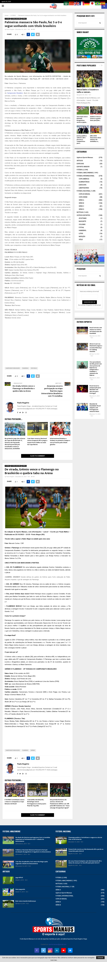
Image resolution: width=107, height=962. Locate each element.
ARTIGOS (80, 160)
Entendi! (100, 957)
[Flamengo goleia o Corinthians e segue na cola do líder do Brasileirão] (61, 840)
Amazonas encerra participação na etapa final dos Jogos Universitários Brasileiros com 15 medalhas (51, 391)
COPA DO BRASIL (84, 194)
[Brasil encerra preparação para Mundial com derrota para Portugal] (82, 388)
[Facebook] (36, 950)
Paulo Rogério (10, 29)
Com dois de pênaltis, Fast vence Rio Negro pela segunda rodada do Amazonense (31, 862)
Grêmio (8, 548)
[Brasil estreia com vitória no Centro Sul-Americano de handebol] (82, 330)
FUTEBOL (7, 18)
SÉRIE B (81, 203)
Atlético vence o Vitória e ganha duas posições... (95, 118)
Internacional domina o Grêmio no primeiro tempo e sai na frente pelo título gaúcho (60, 441)
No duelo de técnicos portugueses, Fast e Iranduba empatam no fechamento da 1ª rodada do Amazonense (32, 839)
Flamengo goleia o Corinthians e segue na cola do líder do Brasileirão (85, 838)
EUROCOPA (82, 185)
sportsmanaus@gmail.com (57, 944)
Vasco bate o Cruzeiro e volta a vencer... (88, 91)
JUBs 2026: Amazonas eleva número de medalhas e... (95, 139)
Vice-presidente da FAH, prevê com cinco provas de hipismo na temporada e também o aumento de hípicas (96, 368)
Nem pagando (20, 889)
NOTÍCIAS (80, 212)
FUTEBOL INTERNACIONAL (85, 176)
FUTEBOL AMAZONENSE (85, 173)
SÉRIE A (24, 18)
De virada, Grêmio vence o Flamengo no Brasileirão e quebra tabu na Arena (24, 389)
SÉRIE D (81, 209)
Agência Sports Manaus (85, 157)
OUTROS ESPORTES (83, 215)
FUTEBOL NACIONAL (16, 18)
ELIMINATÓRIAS (84, 182)
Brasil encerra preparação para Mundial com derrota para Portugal (95, 390)
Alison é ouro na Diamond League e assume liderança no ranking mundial (96, 348)
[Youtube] (63, 950)
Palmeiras (25, 368)
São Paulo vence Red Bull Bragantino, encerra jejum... (82, 119)
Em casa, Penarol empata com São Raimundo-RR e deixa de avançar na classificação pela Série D (85, 862)
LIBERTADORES (84, 188)
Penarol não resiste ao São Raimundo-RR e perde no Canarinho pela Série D (85, 850)
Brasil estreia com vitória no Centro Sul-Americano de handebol (96, 330)
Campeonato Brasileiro (15, 93)
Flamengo (16, 548)
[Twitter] (43, 950)
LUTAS (81, 233)
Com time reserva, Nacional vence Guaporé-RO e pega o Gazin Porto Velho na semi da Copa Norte (37, 441)
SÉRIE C (81, 206)
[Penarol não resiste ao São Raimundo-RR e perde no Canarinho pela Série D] (61, 852)
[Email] (70, 950)
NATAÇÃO (82, 236)
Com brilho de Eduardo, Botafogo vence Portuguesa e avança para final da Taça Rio (36, 802)
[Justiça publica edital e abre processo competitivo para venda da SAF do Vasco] (83, 130)
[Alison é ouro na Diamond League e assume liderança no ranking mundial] (82, 346)
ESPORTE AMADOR (83, 166)
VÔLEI (81, 239)
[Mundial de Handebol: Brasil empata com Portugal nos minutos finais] (82, 407)
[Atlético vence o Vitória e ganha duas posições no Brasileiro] (96, 110)
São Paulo (34, 368)
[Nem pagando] (8, 892)
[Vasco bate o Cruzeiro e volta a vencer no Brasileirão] (89, 78)
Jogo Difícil (19, 877)
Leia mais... (54, 960)
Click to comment (37, 456)
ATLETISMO (83, 218)
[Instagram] (50, 950)
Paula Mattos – (64, 532)
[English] (76, 3)
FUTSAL (81, 227)
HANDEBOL (82, 230)
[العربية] (66, 3)
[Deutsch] (87, 3)
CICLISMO (82, 224)
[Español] (102, 3)
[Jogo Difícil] (8, 880)
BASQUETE (82, 221)
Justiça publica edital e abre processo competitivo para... (82, 139)
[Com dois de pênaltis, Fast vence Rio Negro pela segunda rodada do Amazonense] (8, 864)
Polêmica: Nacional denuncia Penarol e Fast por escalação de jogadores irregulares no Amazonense (33, 851)
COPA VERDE (83, 197)
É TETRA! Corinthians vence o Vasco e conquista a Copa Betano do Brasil (14, 801)
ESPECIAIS (80, 163)
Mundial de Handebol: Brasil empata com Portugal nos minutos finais (95, 408)
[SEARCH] (100, 23)
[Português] (97, 3)
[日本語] (92, 3)
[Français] (82, 3)
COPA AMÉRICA (84, 179)
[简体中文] (71, 3)
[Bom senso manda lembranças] (8, 904)
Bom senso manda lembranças (25, 901)
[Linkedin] (57, 950)
